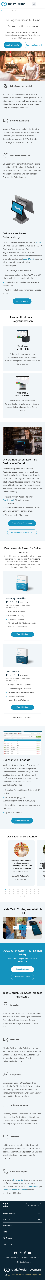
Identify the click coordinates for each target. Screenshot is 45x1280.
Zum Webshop (22, 634)
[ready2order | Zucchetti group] (22, 1270)
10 (6, 892)
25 (31, 894)
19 (6, 894)
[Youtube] (29, 1253)
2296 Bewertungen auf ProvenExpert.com (25, 1275)
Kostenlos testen (33, 45)
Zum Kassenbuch (22, 821)
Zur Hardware (22, 301)
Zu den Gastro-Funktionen (22, 532)
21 (14, 894)
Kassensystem (5, 11)
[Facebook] (24, 1253)
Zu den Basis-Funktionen (22, 523)
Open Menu (41, 4)
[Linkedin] (15, 1253)
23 (23, 894)
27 (39, 894)
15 (27, 892)
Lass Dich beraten (12, 45)
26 (35, 894)
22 (18, 894)
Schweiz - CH (35, 1205)
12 (14, 892)
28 (21, 896)
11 (10, 892)
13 (18, 892)
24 (27, 894)
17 (35, 892)
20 (10, 894)
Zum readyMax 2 (9, 374)
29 (25, 896)
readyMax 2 (28, 259)
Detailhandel (8, 500)
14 (23, 892)
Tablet (38, 242)
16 (31, 892)
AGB (7, 1257)
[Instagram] (20, 1253)
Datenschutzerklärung (30, 1257)
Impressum (15, 1257)
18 (39, 892)
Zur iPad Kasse (9, 327)
